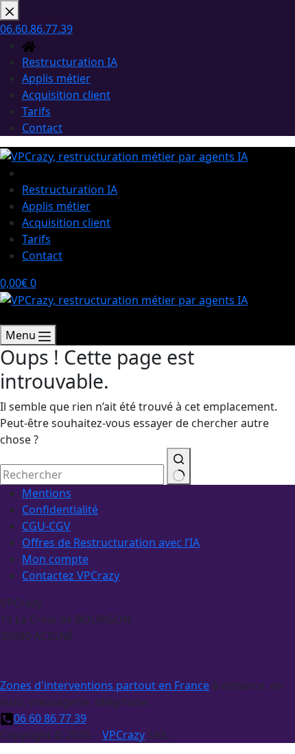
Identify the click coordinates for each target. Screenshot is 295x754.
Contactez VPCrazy (70, 575)
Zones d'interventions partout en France (104, 685)
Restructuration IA (69, 189)
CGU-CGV (46, 526)
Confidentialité (60, 509)
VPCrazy (123, 734)
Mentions (46, 493)
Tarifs (36, 239)
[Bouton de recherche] (179, 466)
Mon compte (55, 559)
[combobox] (82, 474)
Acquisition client (66, 222)
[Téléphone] (7, 316)
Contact (42, 255)
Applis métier (56, 206)
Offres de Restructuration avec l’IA (111, 542)
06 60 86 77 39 (50, 718)
